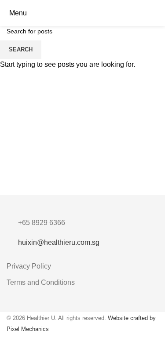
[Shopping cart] (158, 13)
